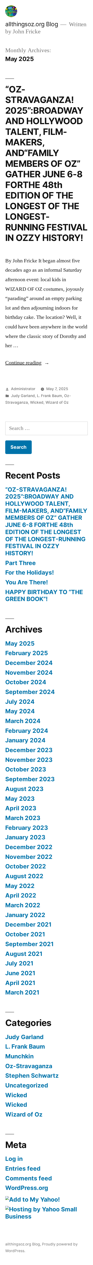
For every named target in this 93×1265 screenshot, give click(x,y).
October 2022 (25, 866)
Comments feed (28, 1178)
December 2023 (28, 750)
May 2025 (20, 643)
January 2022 (25, 914)
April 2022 (20, 895)
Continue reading (27, 362)
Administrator (23, 389)
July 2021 (19, 963)
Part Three (20, 562)
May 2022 (20, 885)
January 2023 (25, 837)
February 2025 (26, 653)
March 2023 (22, 817)
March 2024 (23, 720)
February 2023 (26, 827)
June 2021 (20, 973)
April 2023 (20, 808)
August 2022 (24, 876)
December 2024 (29, 662)
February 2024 (26, 730)
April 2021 (20, 982)
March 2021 (22, 992)
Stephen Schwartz (32, 1075)
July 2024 (20, 701)
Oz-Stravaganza (28, 1066)
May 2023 (20, 798)
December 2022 (28, 847)
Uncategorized (26, 1085)
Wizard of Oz (57, 402)
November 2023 (28, 759)
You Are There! (26, 582)
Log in (14, 1158)
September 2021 (29, 944)
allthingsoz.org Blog (31, 24)
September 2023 (30, 779)
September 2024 (30, 691)
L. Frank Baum (49, 395)
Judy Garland (23, 395)
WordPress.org (26, 1187)
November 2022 (28, 856)
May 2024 (20, 711)
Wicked (36, 402)
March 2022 (22, 905)
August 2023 (24, 788)
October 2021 (25, 934)
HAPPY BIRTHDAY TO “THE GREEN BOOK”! (44, 595)
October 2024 (25, 682)
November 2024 (29, 672)
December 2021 (28, 924)
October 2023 (25, 769)
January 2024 (25, 740)
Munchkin (19, 1056)
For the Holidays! (29, 572)
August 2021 (23, 953)
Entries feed (23, 1168)
